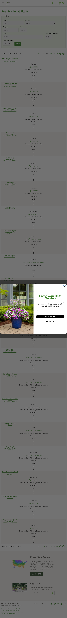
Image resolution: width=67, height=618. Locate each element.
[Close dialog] (64, 286)
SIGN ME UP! (50, 316)
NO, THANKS (50, 321)
